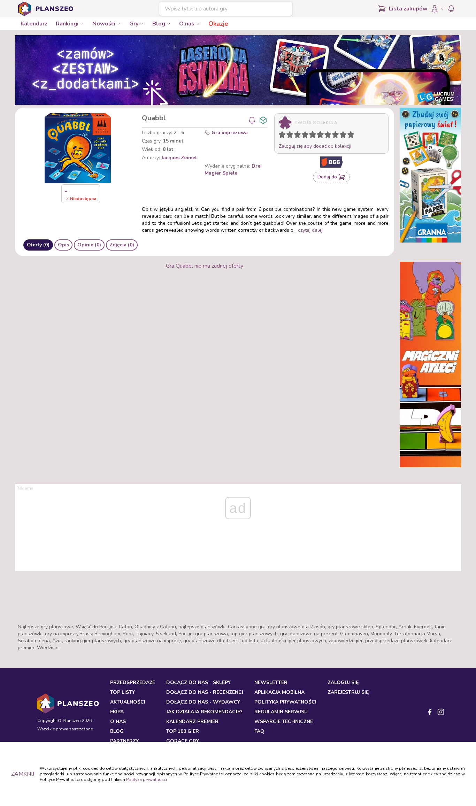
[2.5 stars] (296, 136)
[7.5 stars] (334, 136)
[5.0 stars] (314, 136)
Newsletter (270, 682)
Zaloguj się (343, 682)
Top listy (122, 692)
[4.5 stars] (311, 136)
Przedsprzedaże (132, 682)
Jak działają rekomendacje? (204, 711)
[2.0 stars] (291, 136)
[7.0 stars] (329, 136)
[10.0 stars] (352, 136)
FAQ (259, 731)
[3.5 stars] (303, 136)
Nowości (103, 24)
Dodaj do (327, 177)
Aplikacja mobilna (279, 692)
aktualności (127, 702)
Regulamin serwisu (281, 711)
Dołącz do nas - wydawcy (203, 702)
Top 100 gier (182, 731)
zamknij (22, 774)
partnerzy (124, 741)
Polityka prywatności (146, 779)
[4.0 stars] (306, 136)
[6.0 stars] (322, 136)
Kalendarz (34, 24)
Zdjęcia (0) (121, 244)
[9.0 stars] (344, 136)
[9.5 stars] (349, 136)
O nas (186, 24)
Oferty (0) (38, 244)
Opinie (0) (89, 244)
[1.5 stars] (288, 136)
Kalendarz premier (192, 721)
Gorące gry (182, 741)
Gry (133, 24)
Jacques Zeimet (179, 157)
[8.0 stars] (337, 136)
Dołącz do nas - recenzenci (204, 692)
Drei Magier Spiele (233, 169)
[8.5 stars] (341, 136)
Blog (158, 24)
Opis (63, 244)
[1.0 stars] (283, 136)
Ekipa (117, 711)
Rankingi (67, 24)
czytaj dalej (310, 230)
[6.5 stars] (326, 136)
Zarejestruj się (348, 692)
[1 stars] (280, 136)
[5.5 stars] (318, 136)
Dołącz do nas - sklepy (198, 682)
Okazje (218, 24)
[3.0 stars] (299, 136)
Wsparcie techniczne (283, 721)
